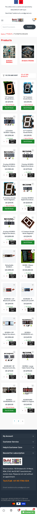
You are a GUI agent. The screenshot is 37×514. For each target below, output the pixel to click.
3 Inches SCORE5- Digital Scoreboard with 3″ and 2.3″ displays (27, 165)
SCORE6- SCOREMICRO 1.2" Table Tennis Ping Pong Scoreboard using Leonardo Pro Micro (9, 400)
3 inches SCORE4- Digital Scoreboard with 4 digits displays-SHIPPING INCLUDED (9, 165)
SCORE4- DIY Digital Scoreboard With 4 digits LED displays (9, 333)
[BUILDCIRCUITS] (18, 20)
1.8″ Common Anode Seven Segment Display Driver (28, 98)
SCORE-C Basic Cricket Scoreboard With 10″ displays (28, 266)
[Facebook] (16, 2)
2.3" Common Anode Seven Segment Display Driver (28, 131)
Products (9, 34)
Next (33, 55)
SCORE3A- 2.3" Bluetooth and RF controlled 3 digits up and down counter (9, 300)
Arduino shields (28, 61)
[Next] (23, 421)
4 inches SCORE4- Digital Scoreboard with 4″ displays (27, 199)
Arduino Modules (9, 61)
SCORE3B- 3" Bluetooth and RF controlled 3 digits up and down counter (27, 300)
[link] (9, 52)
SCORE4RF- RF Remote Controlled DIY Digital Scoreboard (9, 367)
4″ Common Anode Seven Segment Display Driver (28, 232)
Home (3, 34)
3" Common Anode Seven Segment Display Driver (9, 199)
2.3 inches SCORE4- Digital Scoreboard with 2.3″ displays (9, 131)
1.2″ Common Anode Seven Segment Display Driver (9, 98)
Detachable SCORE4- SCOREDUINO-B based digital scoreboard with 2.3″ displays (9, 266)
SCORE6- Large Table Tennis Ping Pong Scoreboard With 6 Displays (28, 367)
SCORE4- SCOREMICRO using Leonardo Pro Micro (27, 333)
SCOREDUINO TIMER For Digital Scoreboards (28, 400)
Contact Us (29, 512)
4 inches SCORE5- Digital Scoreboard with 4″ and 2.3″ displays (9, 232)
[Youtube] (21, 2)
